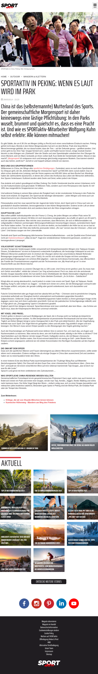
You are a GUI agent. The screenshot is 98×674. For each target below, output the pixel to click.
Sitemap (49, 654)
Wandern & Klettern (34, 77)
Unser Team (49, 648)
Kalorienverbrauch (16, 238)
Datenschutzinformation (49, 627)
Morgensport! (13, 158)
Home (4, 77)
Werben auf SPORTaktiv (49, 636)
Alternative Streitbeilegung (49, 645)
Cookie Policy (49, 633)
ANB (49, 642)
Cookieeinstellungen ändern (49, 630)
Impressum (49, 651)
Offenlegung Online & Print (49, 639)
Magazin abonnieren (49, 621)
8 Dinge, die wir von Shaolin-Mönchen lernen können (30, 400)
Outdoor (15, 77)
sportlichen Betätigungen (44, 168)
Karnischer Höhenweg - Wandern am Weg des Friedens (31, 402)
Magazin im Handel (49, 624)
